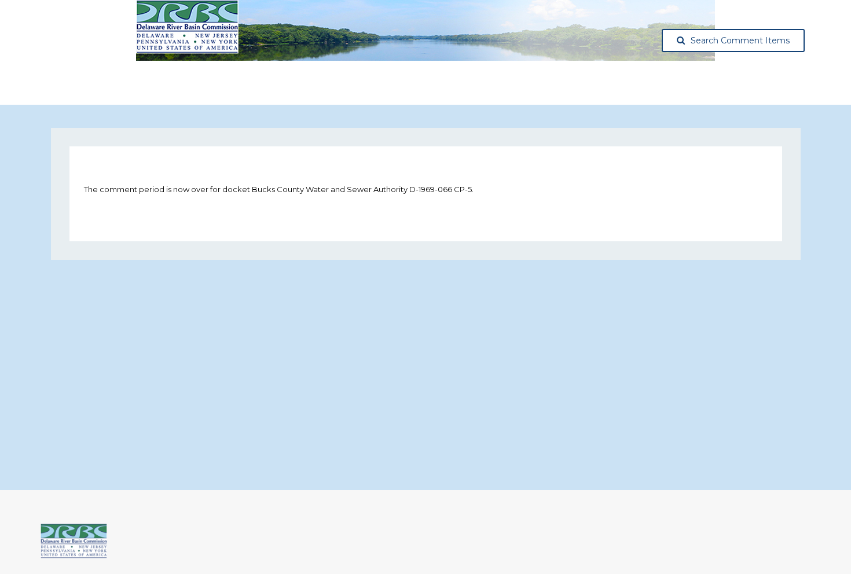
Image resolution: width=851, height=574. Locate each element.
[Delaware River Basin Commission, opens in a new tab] (74, 555)
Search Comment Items (740, 40)
